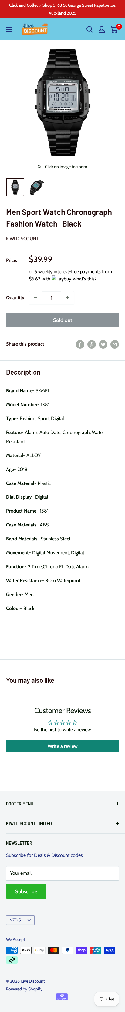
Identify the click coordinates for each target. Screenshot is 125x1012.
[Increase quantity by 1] (67, 297)
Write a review (63, 746)
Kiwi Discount (22, 238)
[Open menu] (9, 29)
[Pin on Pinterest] (91, 344)
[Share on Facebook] (80, 344)
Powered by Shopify (24, 989)
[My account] (102, 29)
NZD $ (15, 919)
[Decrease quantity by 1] (35, 297)
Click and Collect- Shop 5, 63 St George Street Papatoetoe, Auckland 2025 (62, 9)
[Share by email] (114, 344)
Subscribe (26, 891)
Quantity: (15, 297)
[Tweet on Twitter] (103, 344)
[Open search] (89, 29)
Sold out (62, 320)
